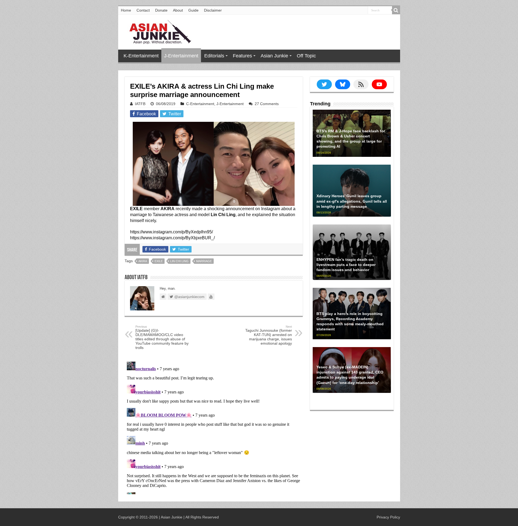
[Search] (396, 10)
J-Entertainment (181, 55)
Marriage (204, 261)
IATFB (140, 104)
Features (242, 55)
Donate (161, 10)
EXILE (159, 261)
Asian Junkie (274, 55)
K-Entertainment (141, 55)
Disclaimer (213, 10)
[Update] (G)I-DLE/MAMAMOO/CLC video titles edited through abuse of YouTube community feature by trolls (162, 337)
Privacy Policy (388, 517)
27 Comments (267, 104)
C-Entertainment (200, 104)
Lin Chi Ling (179, 261)
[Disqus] (214, 426)
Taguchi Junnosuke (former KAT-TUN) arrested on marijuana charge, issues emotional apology (268, 335)
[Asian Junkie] (157, 31)
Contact (143, 10)
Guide (193, 10)
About (178, 10)
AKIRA (142, 261)
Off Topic (306, 55)
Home (126, 10)
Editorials (214, 55)
